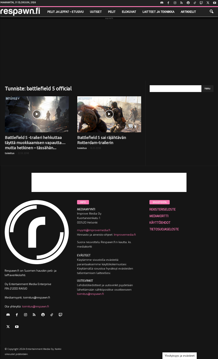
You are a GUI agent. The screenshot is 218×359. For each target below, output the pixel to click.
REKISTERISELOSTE (162, 210)
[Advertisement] (109, 49)
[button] (211, 11)
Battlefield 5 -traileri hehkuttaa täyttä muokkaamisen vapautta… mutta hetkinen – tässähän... (35, 142)
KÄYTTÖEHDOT (160, 223)
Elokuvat (129, 11)
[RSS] (181, 3)
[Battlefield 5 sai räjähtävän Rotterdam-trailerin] (109, 114)
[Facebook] (168, 3)
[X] (208, 3)
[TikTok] (194, 3)
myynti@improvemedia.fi (93, 230)
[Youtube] (214, 3)
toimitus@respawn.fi (35, 306)
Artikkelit (188, 11)
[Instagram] (175, 3)
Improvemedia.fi (125, 234)
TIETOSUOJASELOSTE (164, 229)
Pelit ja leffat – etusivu (65, 11)
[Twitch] (201, 3)
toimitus (9, 153)
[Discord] (161, 3)
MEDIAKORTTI (158, 216)
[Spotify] (188, 3)
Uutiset (96, 11)
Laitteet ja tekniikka (158, 11)
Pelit (112, 11)
